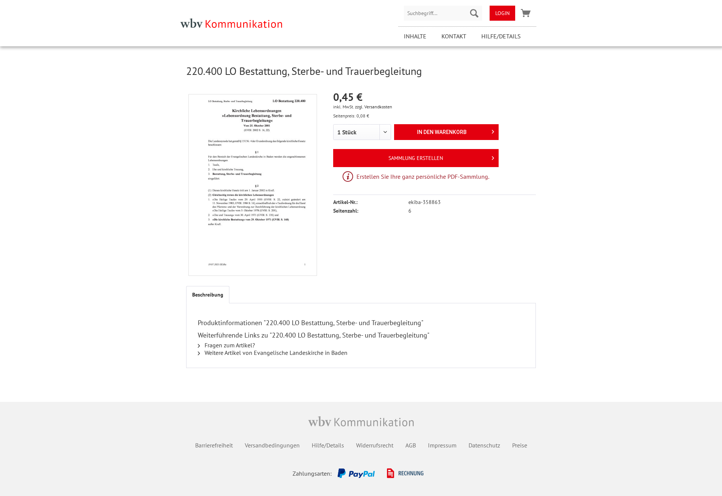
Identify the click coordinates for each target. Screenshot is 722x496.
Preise (519, 445)
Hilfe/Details (501, 36)
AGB (410, 445)
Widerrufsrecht (374, 445)
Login (502, 13)
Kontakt (453, 36)
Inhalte (415, 36)
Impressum (442, 445)
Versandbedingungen (272, 445)
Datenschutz (484, 445)
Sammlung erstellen (415, 158)
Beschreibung (207, 294)
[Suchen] (474, 13)
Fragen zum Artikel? (229, 345)
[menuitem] (443, 13)
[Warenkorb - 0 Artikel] (526, 13)
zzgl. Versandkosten (373, 107)
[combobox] (443, 13)
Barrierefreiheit (214, 445)
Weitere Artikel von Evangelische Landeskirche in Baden (275, 352)
